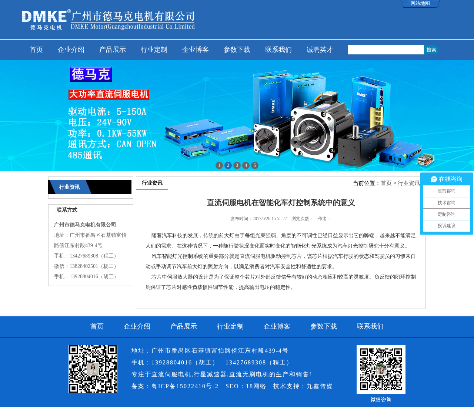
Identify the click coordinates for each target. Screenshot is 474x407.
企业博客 (195, 49)
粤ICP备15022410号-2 (185, 386)
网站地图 (420, 3)
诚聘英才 (320, 49)
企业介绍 (71, 49)
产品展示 (112, 49)
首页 (36, 49)
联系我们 (278, 49)
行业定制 (154, 49)
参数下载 (237, 49)
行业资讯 (409, 183)
